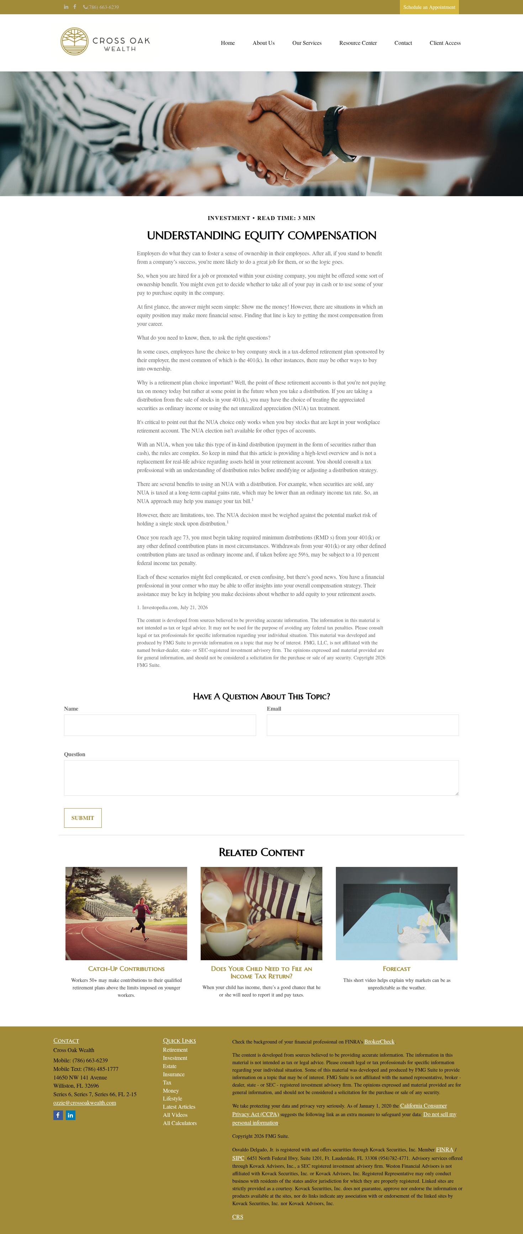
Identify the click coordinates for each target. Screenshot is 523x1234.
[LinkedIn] (66, 6)
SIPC (238, 1157)
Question (74, 754)
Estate (169, 1066)
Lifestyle (172, 1098)
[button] (264, 43)
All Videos (175, 1114)
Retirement (175, 1049)
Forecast (397, 968)
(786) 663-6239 (103, 7)
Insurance (174, 1074)
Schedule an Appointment (429, 7)
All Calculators (180, 1122)
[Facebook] (74, 6)
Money (171, 1090)
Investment (175, 1057)
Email (274, 708)
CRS (237, 1216)
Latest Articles (179, 1106)
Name (71, 708)
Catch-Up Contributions (126, 968)
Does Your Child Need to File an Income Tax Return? (261, 972)
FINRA (445, 1149)
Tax (167, 1082)
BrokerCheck (379, 1041)
